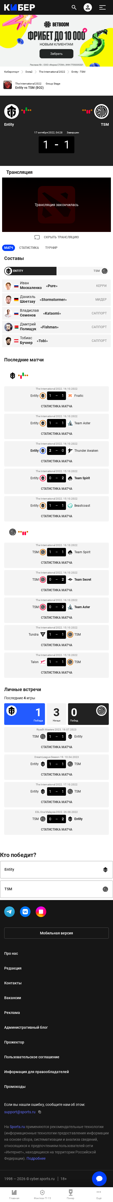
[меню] (102, 7)
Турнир (51, 248)
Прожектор (14, 1042)
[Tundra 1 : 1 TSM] (85, 110)
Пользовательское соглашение (31, 1057)
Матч (8, 248)
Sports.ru (17, 1127)
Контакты (13, 983)
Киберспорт (11, 71)
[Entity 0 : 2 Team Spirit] (24, 112)
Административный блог (26, 1027)
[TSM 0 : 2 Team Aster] (87, 112)
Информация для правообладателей (36, 1072)
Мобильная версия (56, 933)
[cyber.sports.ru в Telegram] (10, 912)
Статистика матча (56, 406)
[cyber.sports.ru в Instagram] (42, 912)
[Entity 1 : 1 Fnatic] (30, 110)
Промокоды (14, 1086)
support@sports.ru (19, 1112)
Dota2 (29, 71)
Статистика (29, 248)
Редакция (13, 968)
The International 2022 (52, 71)
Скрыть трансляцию (61, 237)
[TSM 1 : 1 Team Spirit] (91, 110)
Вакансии (12, 998)
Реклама (12, 1012)
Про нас (11, 953)
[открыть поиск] (74, 7)
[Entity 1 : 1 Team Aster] (28, 110)
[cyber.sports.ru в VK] (26, 912)
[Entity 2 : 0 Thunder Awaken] (26, 109)
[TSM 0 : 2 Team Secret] (89, 112)
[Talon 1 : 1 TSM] (83, 110)
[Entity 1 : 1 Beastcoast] (22, 110)
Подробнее (36, 1158)
